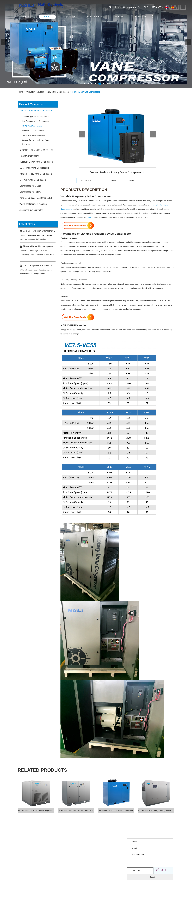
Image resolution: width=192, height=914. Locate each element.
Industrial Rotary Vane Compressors (52, 92)
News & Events (95, 16)
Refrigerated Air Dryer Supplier (45, 911)
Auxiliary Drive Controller (31, 210)
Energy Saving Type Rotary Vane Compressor (35, 142)
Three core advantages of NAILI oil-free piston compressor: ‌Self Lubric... (36, 237)
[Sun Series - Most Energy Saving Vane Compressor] (156, 792)
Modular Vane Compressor (33, 130)
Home (20, 92)
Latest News (27, 224)
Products (47, 16)
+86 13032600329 (98, 847)
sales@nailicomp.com (124, 7)
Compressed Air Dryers (30, 186)
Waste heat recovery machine (33, 204)
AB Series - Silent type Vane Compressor (116, 810)
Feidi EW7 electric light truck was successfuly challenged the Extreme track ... (37, 254)
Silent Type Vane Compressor (34, 135)
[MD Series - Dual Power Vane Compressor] (36, 792)
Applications (24, 859)
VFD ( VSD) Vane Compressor (86, 92)
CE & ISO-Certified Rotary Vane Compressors (139, 911)
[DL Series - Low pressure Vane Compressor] (76, 792)
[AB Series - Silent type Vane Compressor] (116, 792)
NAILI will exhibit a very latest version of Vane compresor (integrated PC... (36, 272)
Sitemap (128, 903)
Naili (89, 217)
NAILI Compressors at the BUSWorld (39, 265)
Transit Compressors (29, 156)
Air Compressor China (49, 907)
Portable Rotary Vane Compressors (35, 174)
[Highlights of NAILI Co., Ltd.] (27, 6)
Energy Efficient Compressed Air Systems (88, 911)
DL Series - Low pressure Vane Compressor (76, 810)
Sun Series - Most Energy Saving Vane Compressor (156, 810)
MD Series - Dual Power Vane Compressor (36, 810)
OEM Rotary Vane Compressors (34, 168)
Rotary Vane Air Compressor (150, 907)
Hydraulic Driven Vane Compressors (36, 162)
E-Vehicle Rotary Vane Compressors (36, 150)
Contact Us (141, 16)
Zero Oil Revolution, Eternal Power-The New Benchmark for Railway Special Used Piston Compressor (39, 231)
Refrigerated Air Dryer (118, 907)
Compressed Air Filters (30, 192)
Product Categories (31, 104)
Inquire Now (86, 180)
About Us (26, 16)
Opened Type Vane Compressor (35, 116)
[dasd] (190, 38)
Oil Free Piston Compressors (32, 180)
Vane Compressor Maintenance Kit (35, 198)
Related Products (42, 770)
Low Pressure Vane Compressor (35, 121)
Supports (119, 16)
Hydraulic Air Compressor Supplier (84, 907)
